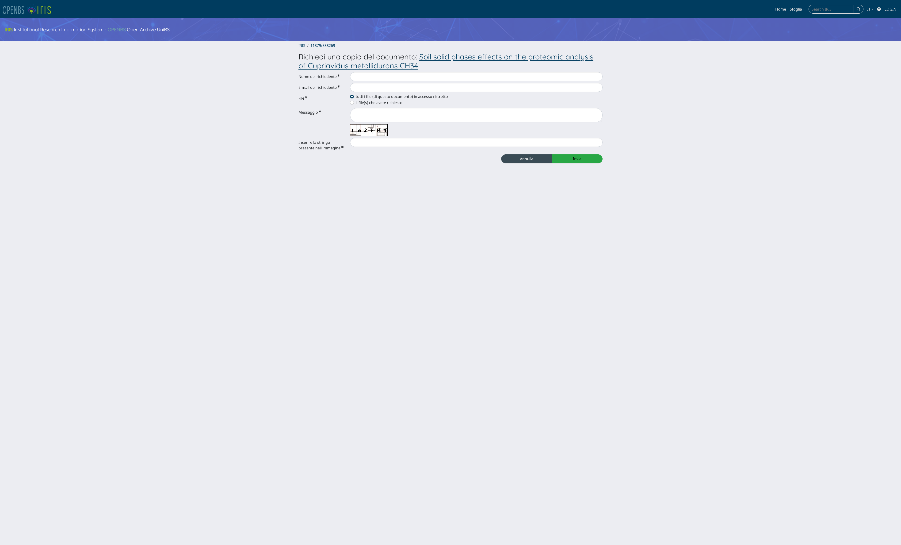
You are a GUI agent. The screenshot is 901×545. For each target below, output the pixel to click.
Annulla (526, 158)
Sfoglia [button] (796, 9)
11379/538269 (322, 45)
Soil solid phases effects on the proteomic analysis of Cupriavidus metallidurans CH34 (445, 61)
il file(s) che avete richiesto (379, 102)
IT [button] (868, 9)
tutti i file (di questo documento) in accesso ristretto (402, 96)
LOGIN (890, 9)
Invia (577, 158)
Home (780, 9)
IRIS (301, 45)
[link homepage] (29, 9)
